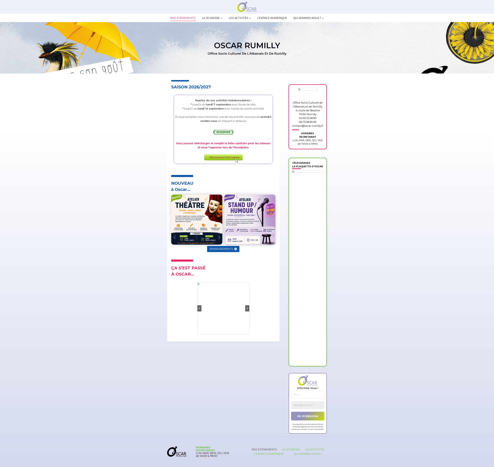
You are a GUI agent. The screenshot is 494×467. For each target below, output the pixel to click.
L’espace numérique (272, 18)
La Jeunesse (291, 449)
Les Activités (314, 449)
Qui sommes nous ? (308, 453)
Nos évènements (183, 18)
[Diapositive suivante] (247, 308)
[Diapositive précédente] (199, 308)
